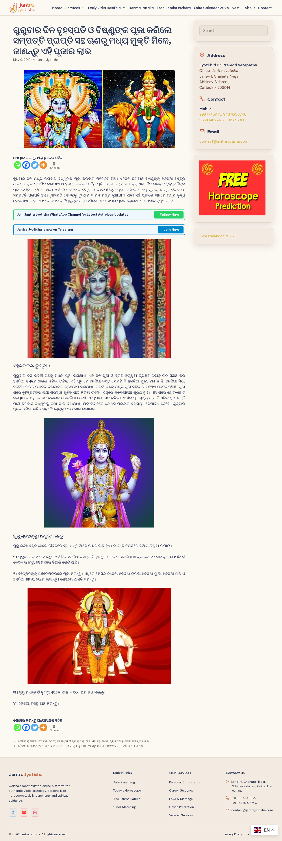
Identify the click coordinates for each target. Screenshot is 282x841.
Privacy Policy (233, 834)
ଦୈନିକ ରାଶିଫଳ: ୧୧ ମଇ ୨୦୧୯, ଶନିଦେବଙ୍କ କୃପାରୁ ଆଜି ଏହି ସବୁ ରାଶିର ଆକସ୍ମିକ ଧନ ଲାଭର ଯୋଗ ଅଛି (80, 746)
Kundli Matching (124, 807)
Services (72, 7)
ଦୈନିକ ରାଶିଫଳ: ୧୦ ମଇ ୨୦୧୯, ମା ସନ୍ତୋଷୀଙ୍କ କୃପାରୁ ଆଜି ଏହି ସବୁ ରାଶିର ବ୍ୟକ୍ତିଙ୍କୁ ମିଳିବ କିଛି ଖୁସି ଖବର (83, 741)
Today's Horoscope (127, 790)
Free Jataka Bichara (174, 7)
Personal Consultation (185, 782)
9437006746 (234, 114)
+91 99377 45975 (243, 798)
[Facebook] (26, 165)
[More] (43, 165)
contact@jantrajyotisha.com (223, 141)
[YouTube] (24, 812)
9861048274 (210, 120)
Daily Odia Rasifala (104, 7)
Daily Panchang (124, 782)
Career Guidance (181, 790)
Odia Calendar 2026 (211, 7)
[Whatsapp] (17, 165)
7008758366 (234, 120)
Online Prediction (181, 807)
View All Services (181, 815)
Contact (265, 7)
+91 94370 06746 (244, 803)
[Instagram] (35, 812)
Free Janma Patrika (126, 799)
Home (57, 7)
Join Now (171, 229)
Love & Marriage (181, 799)
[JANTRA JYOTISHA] (24, 7)
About (250, 7)
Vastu (236, 7)
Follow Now (169, 214)
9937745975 (210, 114)
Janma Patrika (141, 7)
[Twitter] (35, 165)
